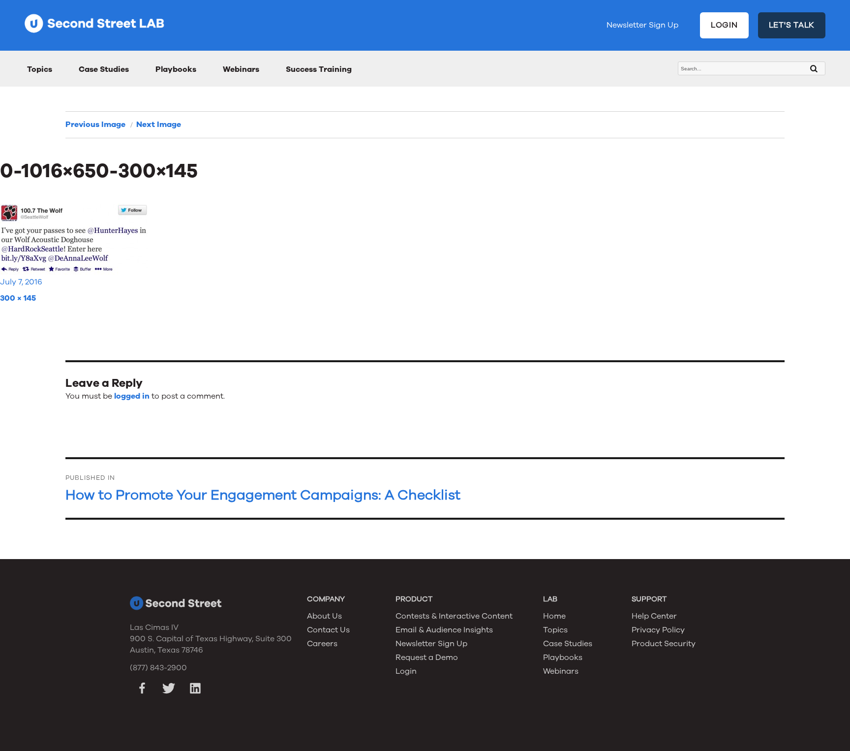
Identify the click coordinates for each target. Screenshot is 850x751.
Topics (39, 69)
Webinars (241, 69)
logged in (132, 396)
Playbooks (175, 69)
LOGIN (724, 25)
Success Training (319, 69)
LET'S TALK (792, 25)
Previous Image (95, 124)
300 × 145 (18, 298)
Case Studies (104, 69)
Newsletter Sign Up (642, 25)
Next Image (158, 124)
